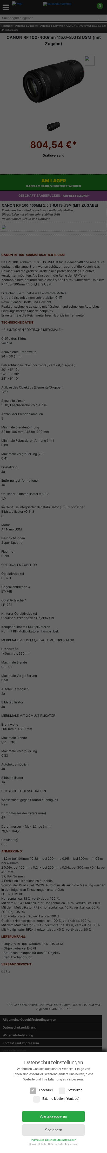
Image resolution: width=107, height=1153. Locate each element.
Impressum (71, 1144)
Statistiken (75, 1090)
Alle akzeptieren (53, 1116)
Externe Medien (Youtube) (60, 1099)
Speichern (53, 1130)
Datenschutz (55, 1144)
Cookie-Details (37, 1144)
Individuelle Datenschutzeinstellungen (53, 1139)
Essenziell (46, 1090)
